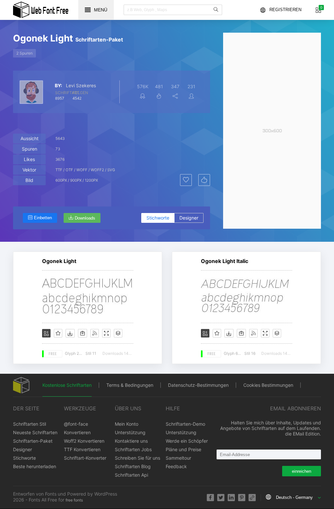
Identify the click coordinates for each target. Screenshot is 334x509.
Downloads (85, 218)
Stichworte (157, 218)
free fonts (74, 500)
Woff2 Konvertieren (84, 441)
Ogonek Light (59, 261)
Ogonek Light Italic (224, 261)
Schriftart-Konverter (85, 458)
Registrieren (285, 9)
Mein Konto (126, 424)
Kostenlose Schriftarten (67, 385)
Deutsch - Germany (294, 497)
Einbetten (43, 217)
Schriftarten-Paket (33, 441)
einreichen (301, 471)
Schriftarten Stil (29, 424)
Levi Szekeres (81, 85)
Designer (188, 218)
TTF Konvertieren (82, 449)
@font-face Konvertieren (77, 428)
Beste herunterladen (34, 466)
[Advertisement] (272, 131)
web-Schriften (40, 10)
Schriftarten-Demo (185, 424)
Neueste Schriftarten (35, 432)
